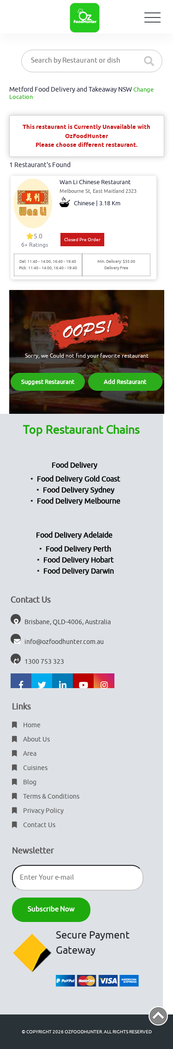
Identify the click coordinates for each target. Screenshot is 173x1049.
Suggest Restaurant (47, 382)
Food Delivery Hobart (78, 560)
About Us (36, 739)
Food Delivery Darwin (78, 571)
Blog (29, 782)
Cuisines (35, 768)
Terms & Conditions (50, 796)
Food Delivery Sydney (78, 490)
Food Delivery (74, 465)
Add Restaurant (125, 382)
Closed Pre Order (82, 240)
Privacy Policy (43, 811)
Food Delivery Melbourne (78, 501)
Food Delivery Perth (78, 549)
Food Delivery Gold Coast (78, 479)
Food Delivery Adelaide (74, 535)
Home (31, 725)
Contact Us (38, 825)
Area (29, 754)
